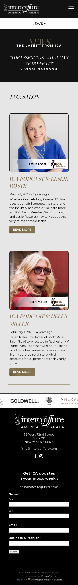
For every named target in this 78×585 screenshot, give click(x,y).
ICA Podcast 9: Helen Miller (38, 319)
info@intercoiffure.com (39, 448)
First (11, 499)
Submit (14, 551)
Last (11, 510)
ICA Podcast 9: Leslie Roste (38, 182)
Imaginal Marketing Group (48, 579)
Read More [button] (22, 229)
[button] (36, 457)
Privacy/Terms (48, 576)
